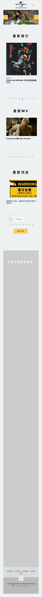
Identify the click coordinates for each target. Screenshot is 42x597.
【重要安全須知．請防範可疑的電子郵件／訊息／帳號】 (22, 202)
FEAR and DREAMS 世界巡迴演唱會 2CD (21, 81)
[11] (19, 99)
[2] (9, 98)
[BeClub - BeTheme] (21, 5)
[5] (19, 98)
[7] (26, 98)
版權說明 (26, 571)
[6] (22, 98)
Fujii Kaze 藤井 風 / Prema (18, 138)
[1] (5, 98)
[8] (29, 98)
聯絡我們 (10, 571)
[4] (16, 98)
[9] (32, 98)
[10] (36, 98)
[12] (22, 99)
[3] (12, 98)
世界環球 (18, 571)
